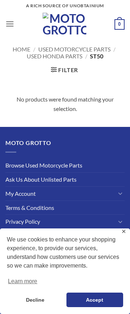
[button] (9, 24)
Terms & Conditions (29, 207)
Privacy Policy (22, 221)
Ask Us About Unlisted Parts (41, 179)
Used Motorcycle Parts (74, 49)
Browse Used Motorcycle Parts (43, 165)
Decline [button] (35, 300)
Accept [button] (94, 300)
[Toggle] (120, 193)
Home (21, 49)
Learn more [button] (22, 281)
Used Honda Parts (54, 56)
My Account (20, 193)
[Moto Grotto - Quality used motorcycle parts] (64, 24)
